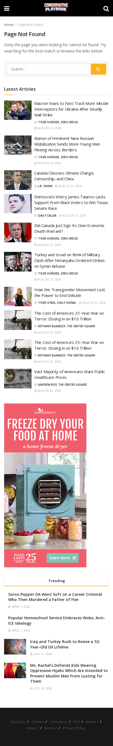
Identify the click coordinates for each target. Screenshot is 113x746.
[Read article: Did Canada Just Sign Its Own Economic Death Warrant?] (18, 232)
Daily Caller (47, 215)
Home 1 (92, 721)
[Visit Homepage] (56, 8)
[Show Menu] (6, 8)
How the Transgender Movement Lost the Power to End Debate (69, 292)
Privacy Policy (74, 728)
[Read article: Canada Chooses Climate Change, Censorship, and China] (18, 180)
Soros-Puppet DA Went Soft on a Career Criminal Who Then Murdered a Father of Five (55, 597)
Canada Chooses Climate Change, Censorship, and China (64, 175)
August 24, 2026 (49, 128)
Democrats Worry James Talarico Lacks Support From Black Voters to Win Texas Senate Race (71, 202)
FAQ (76, 721)
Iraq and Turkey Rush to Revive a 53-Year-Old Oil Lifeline (65, 644)
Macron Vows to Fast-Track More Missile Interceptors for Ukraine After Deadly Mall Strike (71, 109)
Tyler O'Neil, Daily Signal (57, 303)
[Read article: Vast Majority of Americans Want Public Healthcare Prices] (18, 378)
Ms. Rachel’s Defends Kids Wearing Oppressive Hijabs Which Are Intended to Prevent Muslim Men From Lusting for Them (69, 673)
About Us (18, 721)
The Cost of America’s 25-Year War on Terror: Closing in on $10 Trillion (69, 316)
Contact (37, 721)
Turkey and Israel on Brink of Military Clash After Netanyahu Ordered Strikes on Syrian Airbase (69, 260)
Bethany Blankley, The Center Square (66, 326)
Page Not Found (30, 24)
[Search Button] (106, 8)
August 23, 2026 (74, 215)
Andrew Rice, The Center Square (62, 385)
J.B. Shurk (45, 186)
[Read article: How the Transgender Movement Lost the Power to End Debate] (18, 296)
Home (9, 24)
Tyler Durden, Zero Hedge (58, 122)
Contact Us (58, 721)
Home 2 (32, 728)
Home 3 (50, 728)
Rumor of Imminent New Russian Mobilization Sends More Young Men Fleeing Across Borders (67, 143)
